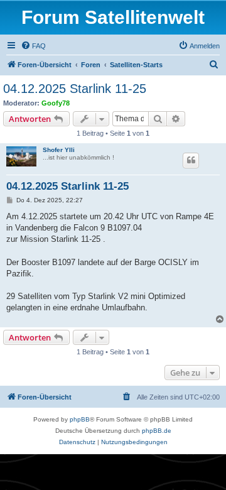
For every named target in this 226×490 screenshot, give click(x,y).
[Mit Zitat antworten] (191, 160)
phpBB (80, 419)
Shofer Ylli (59, 149)
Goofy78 (55, 103)
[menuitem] (33, 45)
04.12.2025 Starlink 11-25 (74, 88)
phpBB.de (156, 430)
